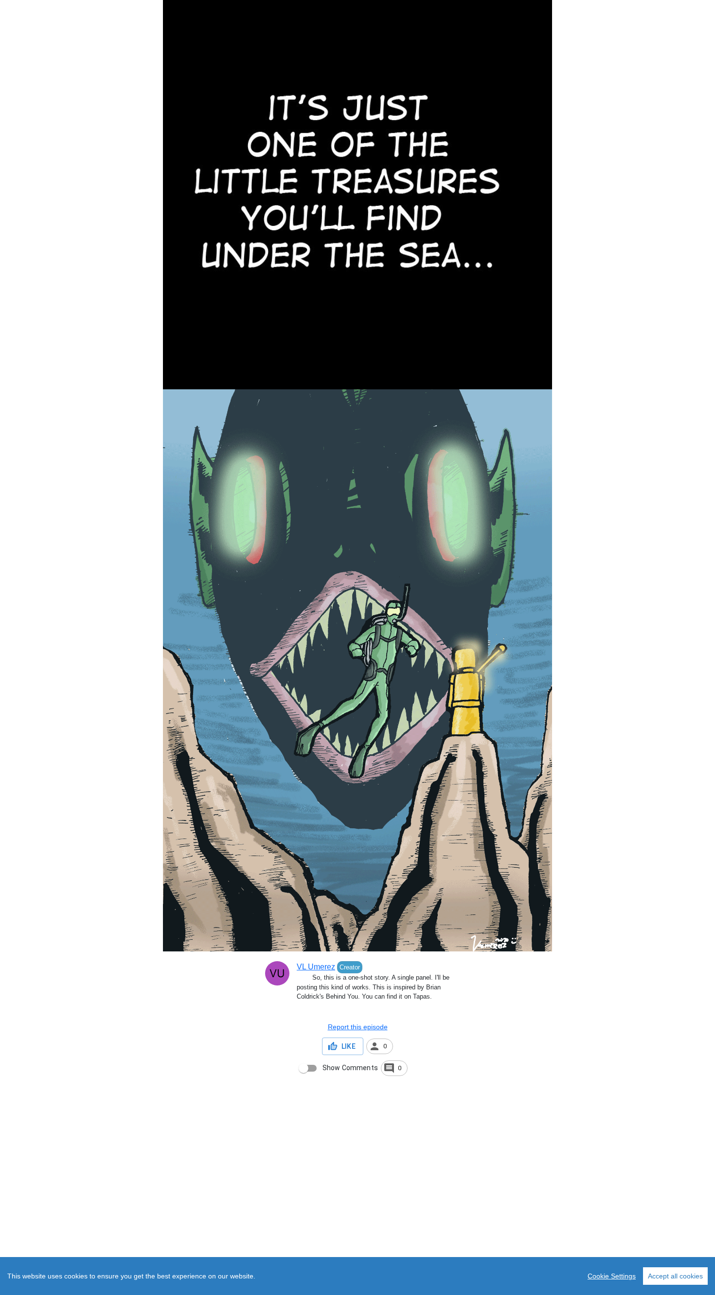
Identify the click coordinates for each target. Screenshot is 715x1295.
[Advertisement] (292, 1223)
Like (348, 1046)
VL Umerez (316, 967)
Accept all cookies (675, 1276)
